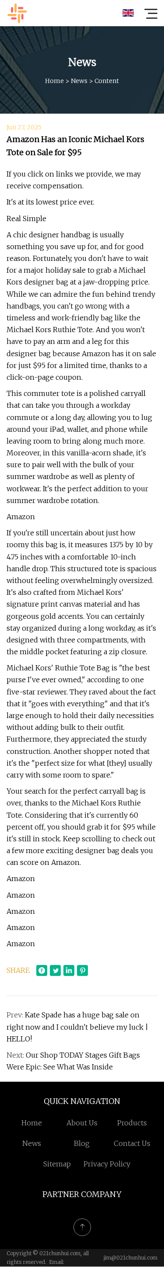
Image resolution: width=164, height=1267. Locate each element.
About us (82, 1122)
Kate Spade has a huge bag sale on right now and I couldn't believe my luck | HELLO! (77, 1026)
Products (132, 1122)
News (79, 81)
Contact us (132, 1143)
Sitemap (57, 1163)
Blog (82, 1143)
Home (54, 81)
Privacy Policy (107, 1163)
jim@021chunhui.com (130, 1257)
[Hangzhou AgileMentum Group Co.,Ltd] (17, 13)
